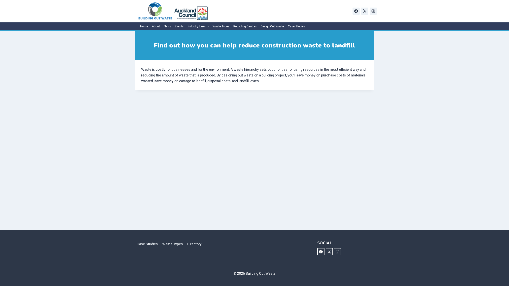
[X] (364, 11)
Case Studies (296, 26)
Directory (194, 244)
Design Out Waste (272, 26)
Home (144, 26)
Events (179, 26)
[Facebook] (356, 11)
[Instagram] (373, 11)
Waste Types (221, 26)
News (167, 26)
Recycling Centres (245, 26)
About (156, 26)
